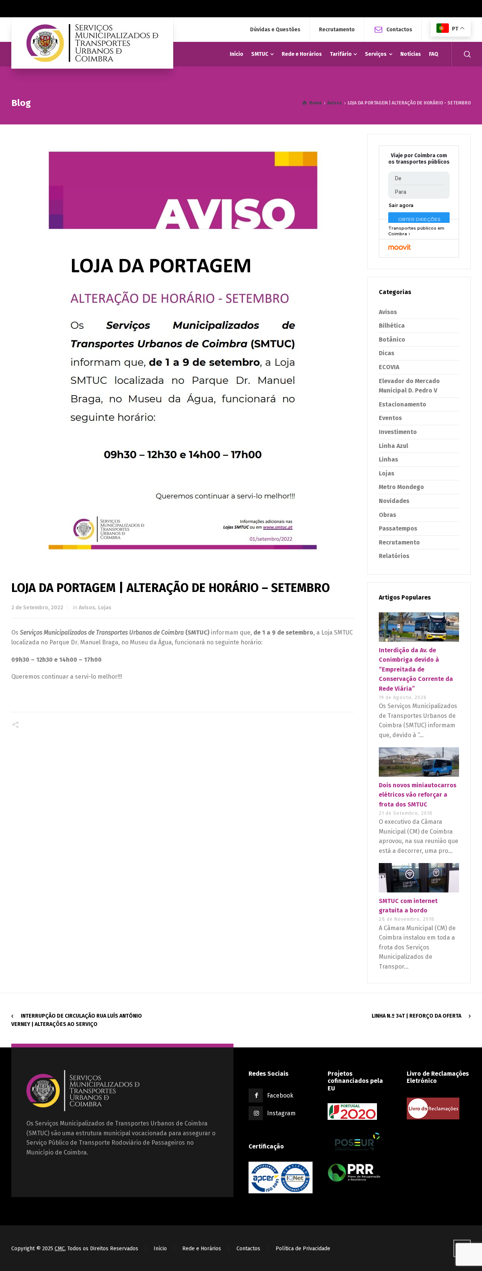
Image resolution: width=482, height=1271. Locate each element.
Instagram (281, 1113)
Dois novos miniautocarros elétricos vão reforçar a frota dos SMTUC (417, 795)
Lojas (104, 607)
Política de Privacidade (303, 1248)
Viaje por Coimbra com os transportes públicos (419, 159)
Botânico (392, 339)
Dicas (386, 353)
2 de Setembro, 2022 (37, 607)
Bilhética (392, 325)
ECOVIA (389, 367)
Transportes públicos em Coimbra (416, 230)
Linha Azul (393, 445)
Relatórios (394, 556)
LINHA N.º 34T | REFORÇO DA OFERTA (416, 1016)
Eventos (390, 418)
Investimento (398, 431)
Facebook (280, 1095)
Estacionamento (402, 404)
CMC (60, 1248)
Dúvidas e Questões (275, 29)
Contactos (399, 29)
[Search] (466, 54)
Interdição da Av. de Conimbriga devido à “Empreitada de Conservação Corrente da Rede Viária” (416, 669)
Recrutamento (337, 29)
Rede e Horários (201, 1248)
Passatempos (398, 528)
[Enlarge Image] (183, 345)
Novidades (394, 500)
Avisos (87, 607)
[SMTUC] (92, 43)
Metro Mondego (401, 487)
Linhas (388, 459)
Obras (387, 514)
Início (160, 1248)
